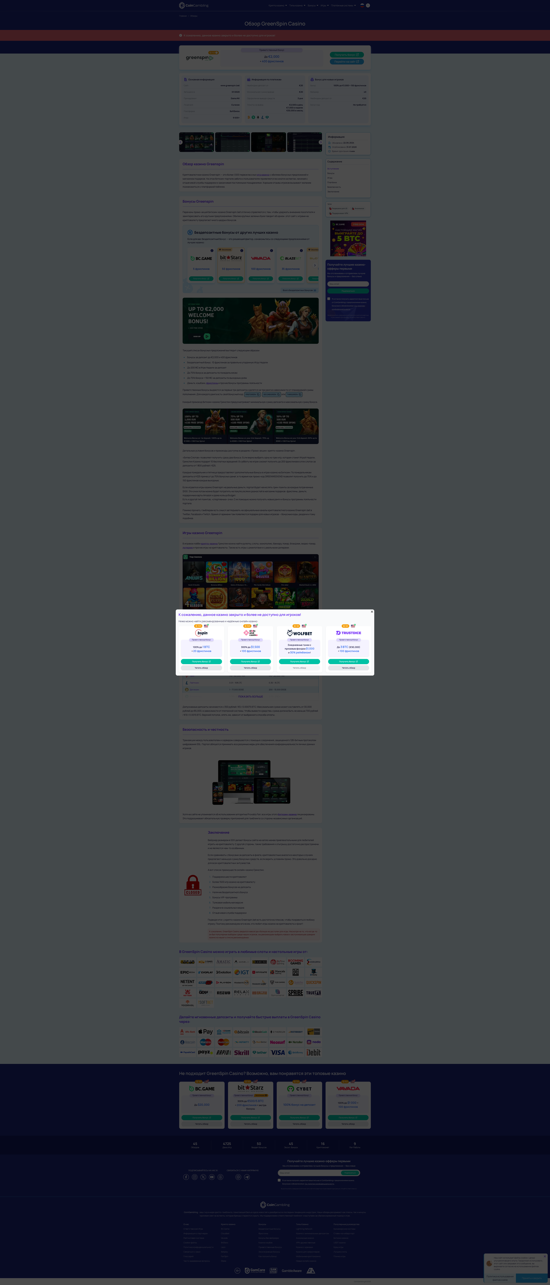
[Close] (372, 611)
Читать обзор (206, 668)
